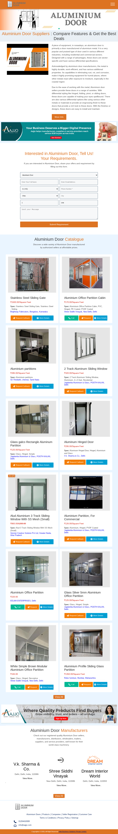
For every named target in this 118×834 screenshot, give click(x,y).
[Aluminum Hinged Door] (86, 419)
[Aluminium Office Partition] (32, 569)
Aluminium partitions (23, 368)
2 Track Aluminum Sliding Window (85, 368)
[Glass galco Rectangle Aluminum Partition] (32, 419)
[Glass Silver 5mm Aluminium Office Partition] (86, 569)
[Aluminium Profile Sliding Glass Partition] (86, 643)
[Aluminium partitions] (32, 346)
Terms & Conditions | (49, 818)
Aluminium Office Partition (26, 592)
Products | (46, 814)
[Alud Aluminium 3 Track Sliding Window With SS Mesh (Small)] (32, 495)
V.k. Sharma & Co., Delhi (74, 456)
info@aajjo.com (25, 825)
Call (72, 318)
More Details (44, 318)
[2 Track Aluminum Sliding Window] (86, 346)
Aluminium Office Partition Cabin (84, 297)
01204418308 (24, 821)
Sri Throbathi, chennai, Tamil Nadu (24, 380)
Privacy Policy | (64, 818)
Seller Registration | (70, 814)
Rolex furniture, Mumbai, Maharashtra (80, 678)
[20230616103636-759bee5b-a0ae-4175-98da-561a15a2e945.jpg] (59, 19)
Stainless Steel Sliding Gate (28, 297)
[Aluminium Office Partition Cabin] (86, 274)
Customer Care (85, 814)
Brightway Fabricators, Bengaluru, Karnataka (29, 312)
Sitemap (74, 818)
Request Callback (23, 318)
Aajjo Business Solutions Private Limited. (73, 831)
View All (59, 697)
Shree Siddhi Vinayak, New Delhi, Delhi (80, 312)
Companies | (56, 814)
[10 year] (59, 141)
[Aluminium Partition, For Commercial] (86, 493)
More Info (59, 117)
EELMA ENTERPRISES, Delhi (23, 601)
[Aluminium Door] (16, 6)
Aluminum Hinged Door (79, 442)
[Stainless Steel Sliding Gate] (32, 275)
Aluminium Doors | (34, 814)
